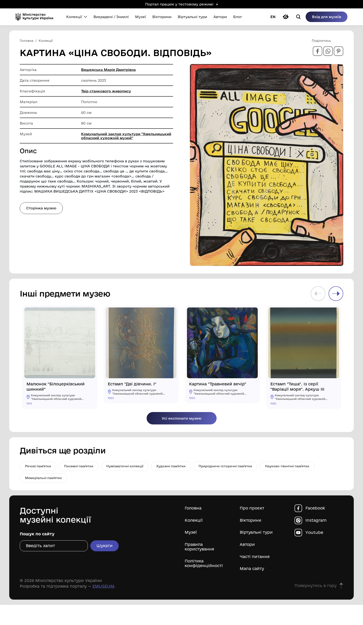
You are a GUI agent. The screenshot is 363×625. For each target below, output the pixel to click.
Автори (247, 544)
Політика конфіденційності (204, 563)
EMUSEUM (103, 586)
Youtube (314, 532)
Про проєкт (252, 508)
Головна (193, 508)
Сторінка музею (41, 208)
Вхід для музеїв (326, 17)
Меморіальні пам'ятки (43, 478)
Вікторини (250, 520)
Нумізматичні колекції (124, 466)
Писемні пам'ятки (78, 466)
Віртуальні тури (256, 532)
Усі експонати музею (181, 418)
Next (336, 293)
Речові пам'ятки (38, 466)
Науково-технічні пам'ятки (287, 466)
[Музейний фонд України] (36, 17)
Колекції (194, 520)
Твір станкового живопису (106, 91)
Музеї (191, 532)
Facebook (315, 508)
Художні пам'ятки (170, 466)
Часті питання (255, 556)
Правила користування (199, 546)
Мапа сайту (252, 568)
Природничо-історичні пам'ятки (225, 466)
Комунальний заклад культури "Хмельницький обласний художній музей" (126, 136)
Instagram (316, 520)
